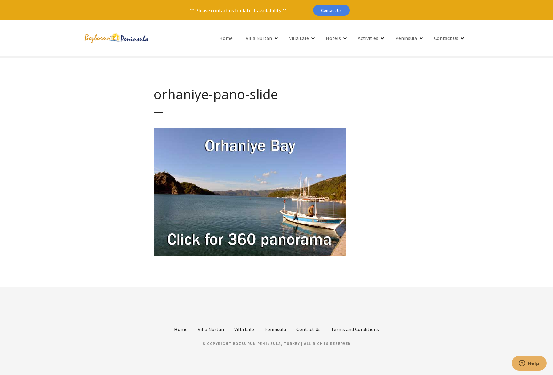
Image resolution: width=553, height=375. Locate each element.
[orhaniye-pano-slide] (250, 132)
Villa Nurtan (259, 38)
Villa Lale (299, 38)
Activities (368, 38)
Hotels (333, 38)
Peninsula (406, 38)
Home (226, 38)
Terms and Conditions (355, 329)
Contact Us (331, 10)
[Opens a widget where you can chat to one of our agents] (529, 364)
